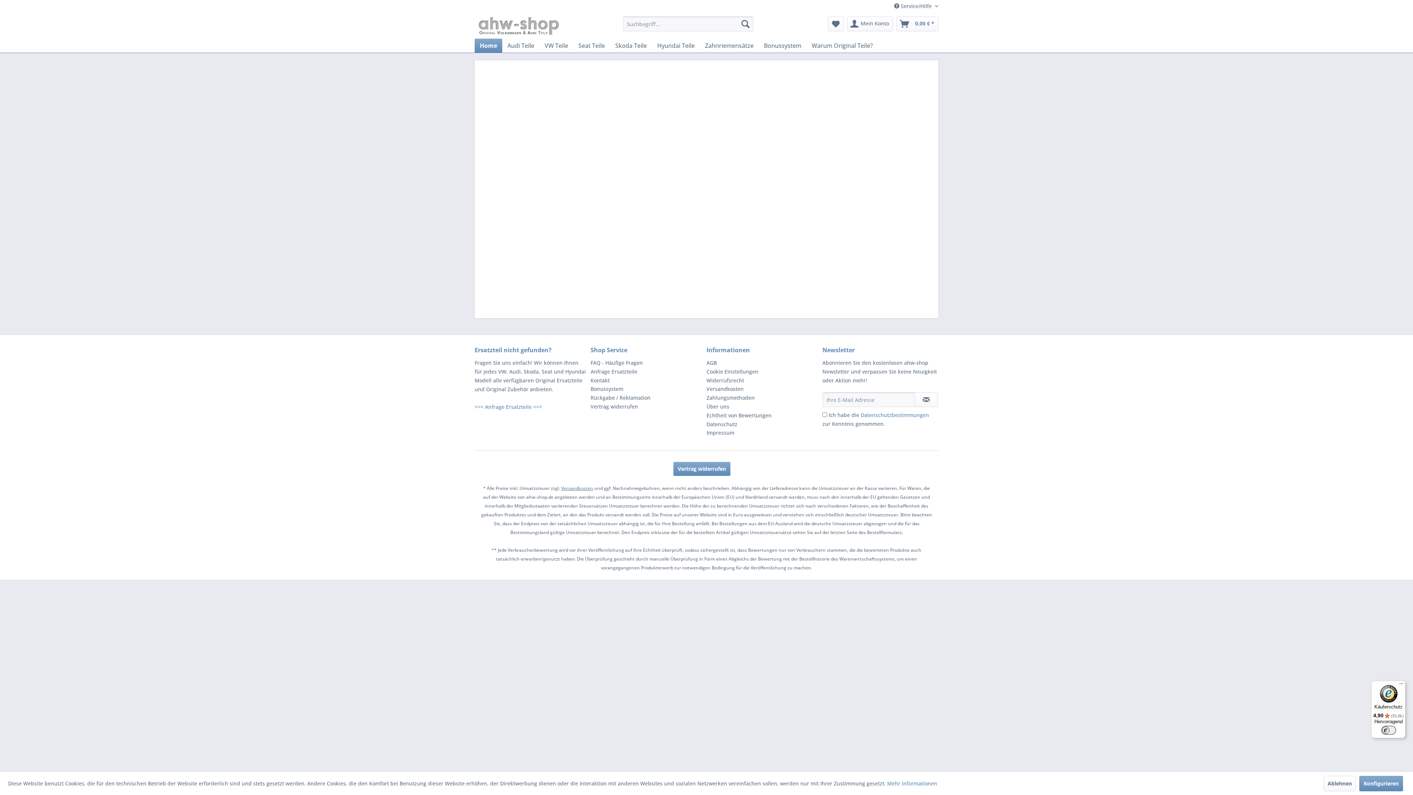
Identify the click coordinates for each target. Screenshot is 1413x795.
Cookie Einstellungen (732, 371)
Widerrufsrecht (725, 380)
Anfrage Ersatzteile (614, 371)
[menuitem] (688, 24)
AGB (711, 362)
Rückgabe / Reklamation (621, 397)
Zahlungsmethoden (730, 397)
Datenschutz (721, 424)
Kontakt (600, 380)
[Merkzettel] (836, 24)
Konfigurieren (1381, 783)
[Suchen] (745, 24)
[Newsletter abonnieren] (926, 399)
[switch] (1388, 730)
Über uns (717, 406)
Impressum (720, 432)
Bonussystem (607, 388)
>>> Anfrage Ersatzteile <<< (508, 406)
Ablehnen (1340, 783)
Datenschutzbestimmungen (895, 414)
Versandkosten (725, 388)
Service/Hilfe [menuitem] (916, 6)
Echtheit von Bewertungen (739, 415)
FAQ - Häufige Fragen (617, 362)
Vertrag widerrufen (614, 406)
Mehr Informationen (912, 783)
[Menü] (1401, 685)
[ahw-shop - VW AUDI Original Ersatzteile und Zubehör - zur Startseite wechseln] (519, 26)
